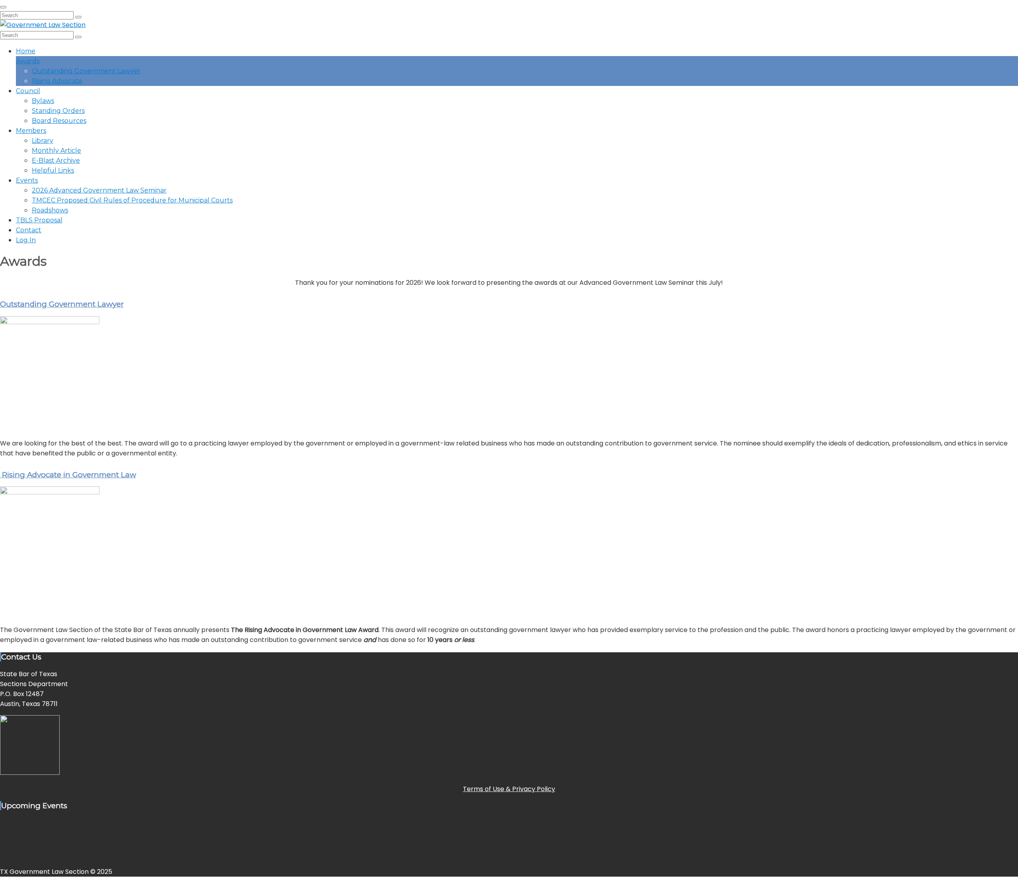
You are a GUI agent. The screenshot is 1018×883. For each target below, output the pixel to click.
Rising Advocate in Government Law (68, 474)
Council (28, 91)
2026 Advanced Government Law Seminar (99, 190)
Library (42, 140)
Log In (26, 240)
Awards (27, 61)
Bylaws (43, 101)
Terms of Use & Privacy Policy (509, 789)
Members (31, 130)
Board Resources (59, 120)
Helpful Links (53, 170)
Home (25, 51)
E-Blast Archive (56, 160)
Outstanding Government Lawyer (86, 71)
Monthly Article (56, 150)
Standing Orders (58, 111)
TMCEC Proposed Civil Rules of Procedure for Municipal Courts (132, 200)
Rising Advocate (57, 81)
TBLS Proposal (39, 220)
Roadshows (50, 210)
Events (27, 180)
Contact (28, 230)
